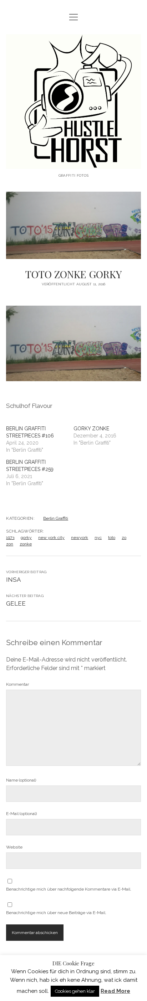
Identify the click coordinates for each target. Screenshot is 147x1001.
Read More (115, 991)
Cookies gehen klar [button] (75, 991)
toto (111, 537)
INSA (13, 579)
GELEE (16, 603)
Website (14, 847)
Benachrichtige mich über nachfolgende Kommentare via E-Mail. (68, 889)
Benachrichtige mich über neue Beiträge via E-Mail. (56, 912)
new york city (51, 537)
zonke (26, 543)
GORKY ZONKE (91, 428)
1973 (10, 537)
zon (9, 543)
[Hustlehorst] (73, 163)
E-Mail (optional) (21, 813)
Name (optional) (21, 780)
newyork (79, 537)
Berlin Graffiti (55, 518)
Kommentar (17, 684)
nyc (98, 537)
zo (124, 537)
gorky (26, 537)
